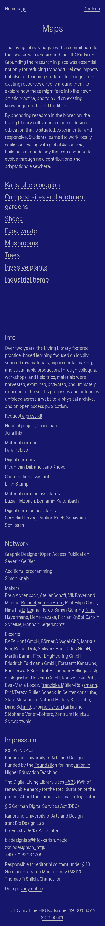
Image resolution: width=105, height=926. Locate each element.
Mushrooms (21, 242)
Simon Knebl (17, 578)
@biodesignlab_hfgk (25, 847)
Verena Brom (50, 602)
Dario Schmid (18, 706)
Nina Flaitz (15, 610)
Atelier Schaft (53, 595)
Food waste (21, 230)
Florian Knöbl (71, 617)
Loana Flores (40, 610)
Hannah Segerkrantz (44, 624)
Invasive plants (26, 266)
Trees (12, 254)
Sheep (14, 218)
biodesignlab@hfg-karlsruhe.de (36, 840)
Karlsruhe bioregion (32, 184)
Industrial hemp (27, 278)
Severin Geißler (20, 561)
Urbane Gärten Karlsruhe (58, 706)
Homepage (15, 8)
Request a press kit (23, 416)
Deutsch (92, 8)
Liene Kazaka (43, 617)
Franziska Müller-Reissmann (69, 685)
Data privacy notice (24, 888)
